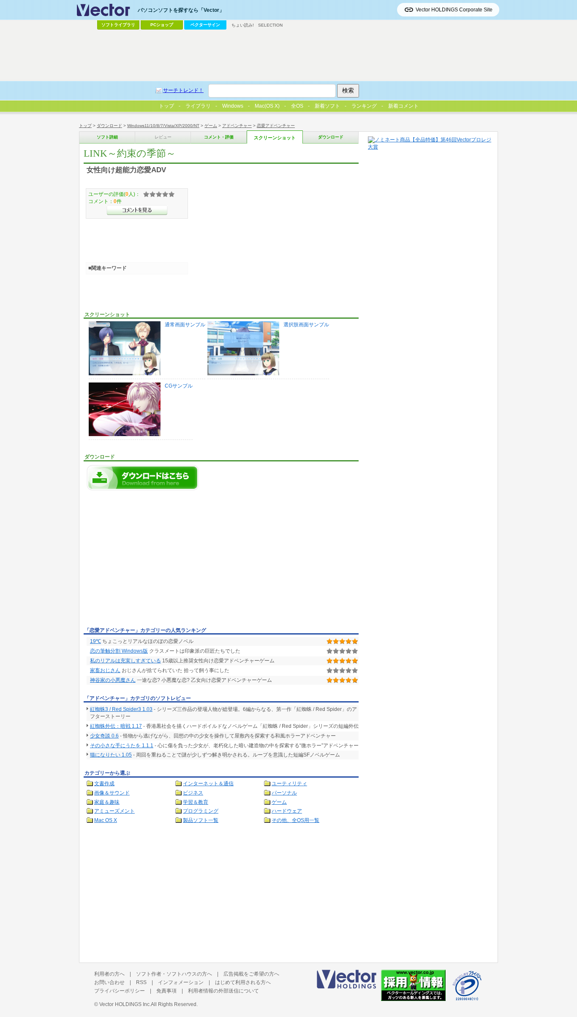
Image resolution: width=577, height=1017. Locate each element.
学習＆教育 (195, 802)
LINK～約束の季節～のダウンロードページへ (143, 478)
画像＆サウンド (112, 793)
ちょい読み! (242, 25)
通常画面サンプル (185, 325)
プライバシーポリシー (119, 991)
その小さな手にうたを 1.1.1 (121, 746)
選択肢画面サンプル (306, 325)
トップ (85, 125)
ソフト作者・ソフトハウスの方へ (174, 974)
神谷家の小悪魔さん (113, 680)
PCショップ (161, 24)
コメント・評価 (219, 137)
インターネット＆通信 (208, 783)
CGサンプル (179, 386)
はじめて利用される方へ (243, 982)
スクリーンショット (275, 137)
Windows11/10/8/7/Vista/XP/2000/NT (163, 125)
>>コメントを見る (137, 210)
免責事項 (166, 991)
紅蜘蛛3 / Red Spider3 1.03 (121, 709)
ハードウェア (287, 811)
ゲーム (210, 125)
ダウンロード (109, 125)
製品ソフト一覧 (200, 820)
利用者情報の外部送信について (223, 991)
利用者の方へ (109, 974)
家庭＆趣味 (107, 802)
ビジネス (193, 793)
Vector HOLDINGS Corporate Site (454, 10)
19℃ (95, 641)
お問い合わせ (109, 982)
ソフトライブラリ (118, 24)
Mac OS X (105, 820)
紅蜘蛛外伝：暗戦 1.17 (116, 726)
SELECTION (270, 25)
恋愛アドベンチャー (276, 125)
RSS (141, 982)
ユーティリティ (289, 783)
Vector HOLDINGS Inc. (125, 1004)
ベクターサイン (205, 24)
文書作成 (104, 783)
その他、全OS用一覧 (295, 820)
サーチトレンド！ (183, 90)
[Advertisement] (155, 561)
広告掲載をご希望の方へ (251, 974)
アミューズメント (114, 811)
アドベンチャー (237, 125)
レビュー (163, 137)
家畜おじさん (105, 670)
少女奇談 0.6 (104, 736)
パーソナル (284, 793)
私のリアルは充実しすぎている (125, 661)
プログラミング (200, 811)
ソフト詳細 (107, 137)
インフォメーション (181, 982)
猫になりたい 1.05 (111, 755)
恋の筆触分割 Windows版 (119, 651)
